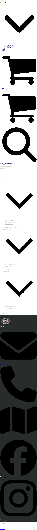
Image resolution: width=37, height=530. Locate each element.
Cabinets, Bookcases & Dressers (10, 222)
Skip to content (3, 0)
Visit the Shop (2, 529)
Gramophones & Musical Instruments (11, 308)
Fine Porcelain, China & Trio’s (10, 306)
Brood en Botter (14, 521)
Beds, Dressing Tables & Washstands (11, 225)
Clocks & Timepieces (8, 267)
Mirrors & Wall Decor (8, 266)
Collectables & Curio (6, 271)
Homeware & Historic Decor (8, 229)
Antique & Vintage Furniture (8, 183)
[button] (7, 163)
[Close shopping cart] (0, 525)
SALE (4, 313)
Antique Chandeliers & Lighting (10, 264)
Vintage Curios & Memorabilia (10, 311)
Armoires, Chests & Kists (9, 224)
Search (1, 164)
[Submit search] (12, 164)
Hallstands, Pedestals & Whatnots (11, 227)
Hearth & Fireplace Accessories (10, 269)
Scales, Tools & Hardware (9, 310)
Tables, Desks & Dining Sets (9, 220)
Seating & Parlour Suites (9, 218)
